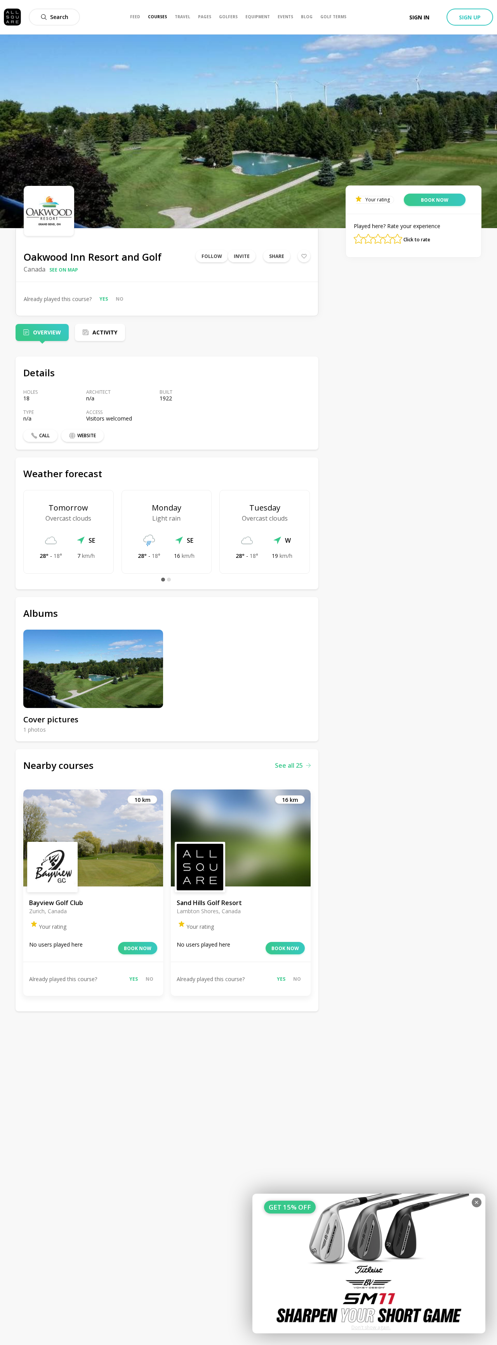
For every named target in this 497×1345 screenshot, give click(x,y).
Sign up (470, 17)
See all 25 (289, 765)
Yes (103, 299)
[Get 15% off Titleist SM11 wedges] (368, 1263)
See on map (63, 270)
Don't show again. (371, 1327)
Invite (242, 256)
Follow (212, 256)
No (119, 299)
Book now (137, 948)
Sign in (419, 17)
